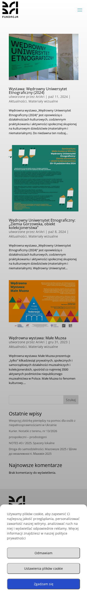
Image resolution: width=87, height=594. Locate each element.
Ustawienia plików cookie (43, 568)
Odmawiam (43, 553)
